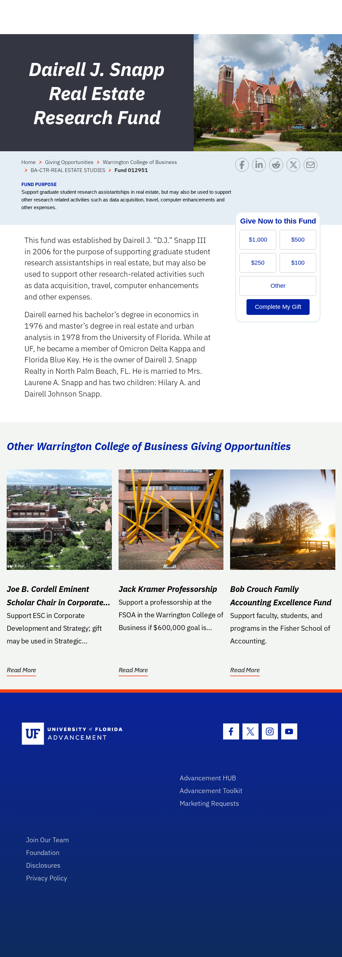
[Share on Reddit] (277, 169)
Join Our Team (47, 839)
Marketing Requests (209, 803)
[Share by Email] (312, 169)
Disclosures (43, 865)
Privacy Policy (46, 877)
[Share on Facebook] (243, 169)
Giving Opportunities (69, 162)
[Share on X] (295, 169)
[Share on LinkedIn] (260, 169)
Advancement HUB (208, 777)
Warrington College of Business (140, 162)
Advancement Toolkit (211, 790)
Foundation (42, 852)
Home (28, 162)
